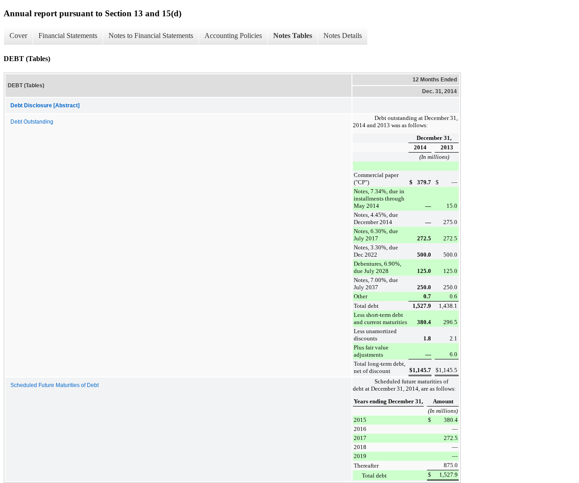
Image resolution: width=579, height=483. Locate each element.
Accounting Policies (233, 35)
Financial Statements (67, 35)
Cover (18, 35)
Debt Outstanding (31, 121)
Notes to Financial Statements (151, 35)
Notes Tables (292, 35)
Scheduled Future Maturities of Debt (54, 385)
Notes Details (342, 35)
